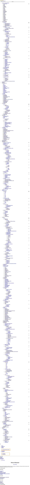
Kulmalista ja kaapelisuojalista (8, 122)
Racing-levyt (6, 73)
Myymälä (1, 471)
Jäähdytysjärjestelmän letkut (6, 96)
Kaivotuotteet (6, 108)
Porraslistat (6, 120)
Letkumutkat (4, 98)
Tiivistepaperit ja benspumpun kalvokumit (8, 421)
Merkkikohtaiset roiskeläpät (8, 72)
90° (6, 45)
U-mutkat (7, 46)
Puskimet (4, 210)
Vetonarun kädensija (7, 439)
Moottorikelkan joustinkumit (8, 62)
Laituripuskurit (6, 313)
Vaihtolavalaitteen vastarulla (8, 188)
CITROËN (4, 6)
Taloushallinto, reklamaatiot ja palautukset (5, 473)
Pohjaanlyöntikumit (7, 25)
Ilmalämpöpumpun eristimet (9, 205)
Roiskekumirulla (7, 181)
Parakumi (6, 274)
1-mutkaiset (7, 42)
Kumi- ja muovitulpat (5, 265)
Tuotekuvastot (3, 446)
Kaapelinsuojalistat (7, 309)
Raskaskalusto (3, 141)
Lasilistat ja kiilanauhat (7, 56)
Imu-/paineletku (6, 280)
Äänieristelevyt (6, 389)
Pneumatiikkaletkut (5, 101)
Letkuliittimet (6, 431)
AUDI (4, 4)
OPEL (4, 13)
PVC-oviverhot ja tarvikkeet (8, 275)
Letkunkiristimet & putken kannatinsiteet (8, 99)
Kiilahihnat (7, 220)
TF (6, 368)
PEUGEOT (4, 14)
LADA (4, 9)
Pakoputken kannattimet (6, 67)
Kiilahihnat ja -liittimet (7, 27)
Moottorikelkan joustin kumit (8, 123)
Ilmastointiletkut (5, 95)
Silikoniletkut (6, 112)
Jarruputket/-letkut (7, 39)
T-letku (3, 189)
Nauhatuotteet (3, 127)
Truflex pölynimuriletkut (7, 113)
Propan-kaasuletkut (7, 111)
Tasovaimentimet (7, 216)
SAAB (4, 15)
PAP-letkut (7, 33)
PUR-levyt (4, 91)
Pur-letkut (7, 243)
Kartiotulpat (6, 403)
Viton (6, 395)
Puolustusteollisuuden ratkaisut (5, 449)
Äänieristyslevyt (6, 77)
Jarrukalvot (6, 324)
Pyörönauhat (6, 315)
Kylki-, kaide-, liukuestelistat (8, 311)
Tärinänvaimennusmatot (7, 199)
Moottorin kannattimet (7, 344)
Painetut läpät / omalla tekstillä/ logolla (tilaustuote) (12, 351)
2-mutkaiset (7, 163)
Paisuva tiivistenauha (5, 320)
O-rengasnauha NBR (8, 394)
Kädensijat (3, 82)
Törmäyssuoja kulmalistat (8, 319)
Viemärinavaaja (6, 299)
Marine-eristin (6, 437)
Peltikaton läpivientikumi (6, 321)
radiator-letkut (7, 35)
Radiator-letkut (8, 157)
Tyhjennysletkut (5, 102)
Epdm (8, 159)
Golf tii (5, 121)
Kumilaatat (4, 87)
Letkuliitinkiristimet (7, 40)
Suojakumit (6, 257)
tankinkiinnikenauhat (7, 177)
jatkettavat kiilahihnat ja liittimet (10, 28)
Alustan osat (4, 22)
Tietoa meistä (3, 454)
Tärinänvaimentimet (5, 75)
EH (5, 201)
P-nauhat (6, 419)
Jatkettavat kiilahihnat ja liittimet (11, 221)
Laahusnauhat (5, 132)
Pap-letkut (7, 225)
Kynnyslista (6, 119)
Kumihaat (6, 59)
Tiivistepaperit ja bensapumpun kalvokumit (11, 263)
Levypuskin (6, 211)
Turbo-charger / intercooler (8, 50)
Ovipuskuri (6, 124)
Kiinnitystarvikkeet (5, 144)
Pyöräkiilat (6, 63)
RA (5, 195)
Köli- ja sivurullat (7, 441)
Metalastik (7, 386)
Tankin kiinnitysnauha (7, 317)
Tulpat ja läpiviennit (5, 402)
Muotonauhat (4, 55)
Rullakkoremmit (6, 147)
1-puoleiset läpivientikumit (9, 405)
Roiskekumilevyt (5, 92)
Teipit (5, 66)
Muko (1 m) (9, 334)
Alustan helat (7, 245)
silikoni (8, 38)
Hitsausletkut (4, 94)
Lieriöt (4, 203)
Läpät (7, 255)
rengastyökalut (6, 69)
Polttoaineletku (8, 154)
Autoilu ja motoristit (4, 21)
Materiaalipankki (2, 483)
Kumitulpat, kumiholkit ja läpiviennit (9, 390)
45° (6, 44)
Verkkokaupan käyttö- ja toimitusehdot (4, 477)
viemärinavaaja (5, 114)
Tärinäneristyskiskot (8, 369)
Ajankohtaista (1, 482)
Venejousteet (6, 442)
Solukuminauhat (5, 136)
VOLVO (4, 20)
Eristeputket (4, 128)
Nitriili (4, 89)
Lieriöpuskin (6, 212)
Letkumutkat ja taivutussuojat (8, 41)
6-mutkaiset (7, 166)
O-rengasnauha (8, 261)
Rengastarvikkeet (5, 68)
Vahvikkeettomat (8, 110)
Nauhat (4, 307)
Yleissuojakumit (6, 74)
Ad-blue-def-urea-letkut (9, 289)
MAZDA (4, 10)
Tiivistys (6, 259)
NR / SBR (6, 273)
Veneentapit (6, 438)
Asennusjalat (4, 191)
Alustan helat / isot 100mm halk (7, 142)
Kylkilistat (6, 61)
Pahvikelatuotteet (4, 140)
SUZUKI (4, 17)
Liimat (4, 117)
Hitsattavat (6, 184)
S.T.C (5, 202)
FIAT (4, 7)
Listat (5, 303)
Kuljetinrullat (6, 301)
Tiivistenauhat (5, 138)
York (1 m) (9, 231)
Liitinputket (6, 284)
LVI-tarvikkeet (3, 103)
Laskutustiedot (1, 478)
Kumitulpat (4, 423)
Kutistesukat (6, 175)
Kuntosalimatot (5, 88)
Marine (7, 384)
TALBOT (4, 18)
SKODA (4, 16)
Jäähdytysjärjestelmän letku (8, 152)
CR (3, 84)
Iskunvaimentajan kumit (7, 23)
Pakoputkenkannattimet (7, 24)
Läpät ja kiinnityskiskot (7, 179)
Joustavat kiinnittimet (7, 371)
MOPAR (4, 12)
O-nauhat (7, 399)
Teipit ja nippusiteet (7, 306)
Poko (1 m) (7, 48)
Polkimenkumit (6, 54)
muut (3, 173)
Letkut (5, 288)
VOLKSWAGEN (5, 19)
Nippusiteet (6, 176)
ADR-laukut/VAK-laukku (8, 174)
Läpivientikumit (5, 277)
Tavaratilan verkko (7, 65)
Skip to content (1, 0)
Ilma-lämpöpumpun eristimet (11, 376)
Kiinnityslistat (6, 436)
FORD (4, 8)
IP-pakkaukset (3, 81)
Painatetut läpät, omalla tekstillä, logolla (9, 180)
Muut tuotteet (3, 115)
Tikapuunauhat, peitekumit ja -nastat (9, 148)
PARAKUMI (4, 90)
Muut (4, 58)
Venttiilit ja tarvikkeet (7, 70)
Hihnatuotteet (4, 26)
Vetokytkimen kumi (7, 360)
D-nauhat (7, 397)
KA (5, 192)
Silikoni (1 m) (7, 158)
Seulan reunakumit (5, 135)
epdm (8, 37)
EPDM (5, 412)
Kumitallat (6, 60)
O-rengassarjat (6, 79)
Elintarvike (4, 85)
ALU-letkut (7, 32)
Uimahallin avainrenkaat (7, 126)
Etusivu (2, 445)
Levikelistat (7, 249)
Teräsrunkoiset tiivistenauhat (6, 137)
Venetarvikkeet (5, 435)
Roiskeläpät (4, 178)
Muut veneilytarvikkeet (6, 433)
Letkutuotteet (4, 30)
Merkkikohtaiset (5, 51)
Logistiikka (1, 474)
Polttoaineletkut (8, 49)
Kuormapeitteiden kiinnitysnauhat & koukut (8, 130)
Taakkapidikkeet (7, 125)
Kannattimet (6, 52)
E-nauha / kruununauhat (7, 417)
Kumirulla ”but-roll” (8, 186)
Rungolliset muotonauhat (8, 57)
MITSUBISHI (5, 11)
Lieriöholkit (6, 53)
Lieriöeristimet (6, 204)
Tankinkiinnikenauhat (7, 64)
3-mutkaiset (7, 43)
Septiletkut (6, 432)
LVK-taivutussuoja (7, 425)
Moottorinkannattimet (5, 171)
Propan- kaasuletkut (8, 296)
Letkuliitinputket (8, 233)
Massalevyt (6, 78)
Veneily (3, 428)
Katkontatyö (3, 427)
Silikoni (8, 160)
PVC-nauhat (4, 134)
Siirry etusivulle (15, 464)
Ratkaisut (2, 447)
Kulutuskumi (6, 269)
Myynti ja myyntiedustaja (3, 472)
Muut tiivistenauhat (8, 398)
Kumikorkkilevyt (5, 86)
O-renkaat (6, 80)
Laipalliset (7, 208)
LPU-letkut (7, 151)
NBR (6, 393)
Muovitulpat (4, 426)
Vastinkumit (4, 183)
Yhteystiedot (2, 451)
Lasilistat (4, 133)
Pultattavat (6, 187)
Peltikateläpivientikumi (7, 407)
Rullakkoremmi (8, 328)
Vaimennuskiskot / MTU (7, 200)
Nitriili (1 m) (9, 155)
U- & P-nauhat (5, 139)
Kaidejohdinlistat (8, 304)
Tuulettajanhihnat (7, 29)
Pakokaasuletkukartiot (5, 100)
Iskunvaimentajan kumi (6, 143)
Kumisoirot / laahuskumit (8, 271)
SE (6, 367)
